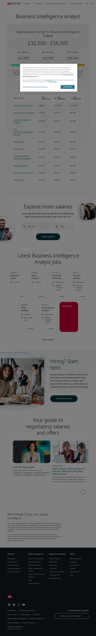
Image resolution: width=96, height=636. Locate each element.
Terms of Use (48, 80)
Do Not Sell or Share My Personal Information (35, 86)
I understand (67, 87)
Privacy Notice (53, 81)
